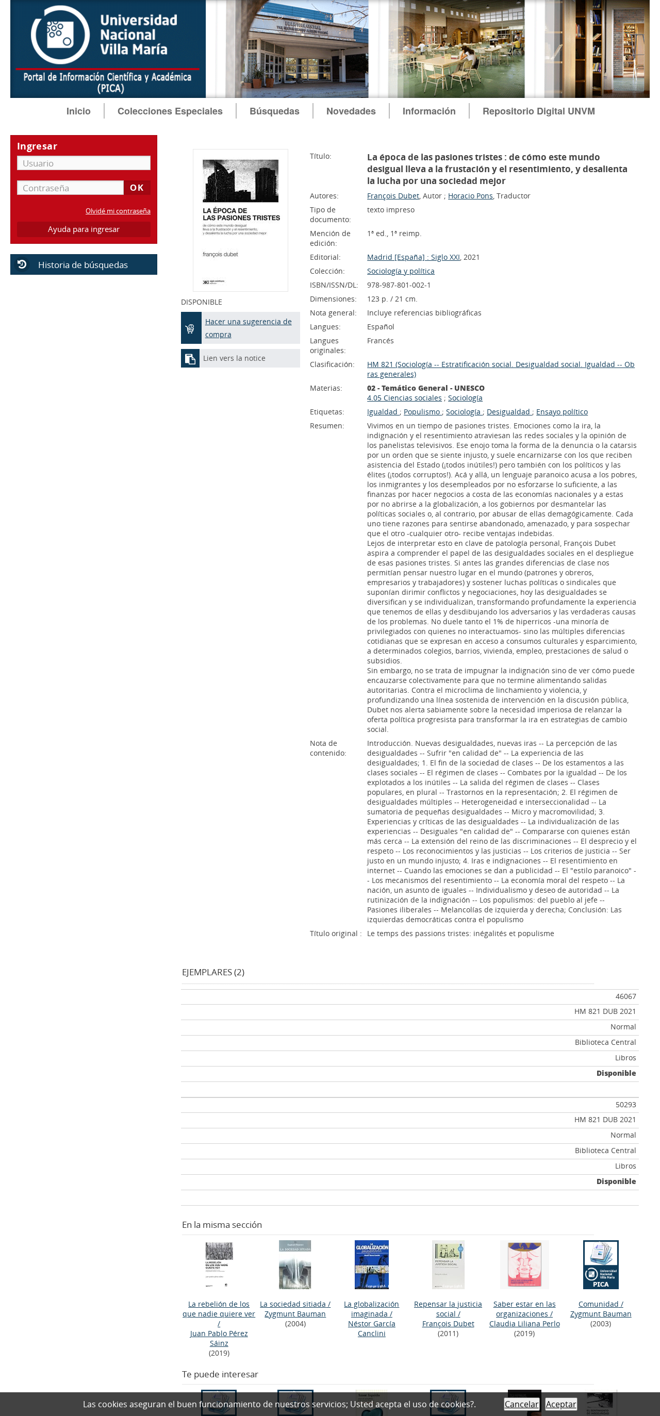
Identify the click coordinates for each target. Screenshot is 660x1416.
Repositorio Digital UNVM (539, 111)
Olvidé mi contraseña (118, 211)
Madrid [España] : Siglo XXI (413, 257)
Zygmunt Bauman (295, 1314)
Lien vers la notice (234, 358)
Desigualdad (509, 412)
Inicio (79, 111)
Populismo (423, 412)
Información (429, 111)
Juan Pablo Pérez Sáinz (219, 1338)
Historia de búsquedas (83, 265)
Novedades (351, 111)
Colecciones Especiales (170, 111)
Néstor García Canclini (371, 1328)
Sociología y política (401, 271)
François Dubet (393, 196)
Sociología (465, 398)
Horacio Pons (470, 196)
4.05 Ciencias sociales (404, 398)
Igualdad (383, 412)
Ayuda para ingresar (84, 229)
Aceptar (561, 1404)
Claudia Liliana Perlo (524, 1323)
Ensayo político (562, 412)
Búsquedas (275, 111)
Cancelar (522, 1404)
